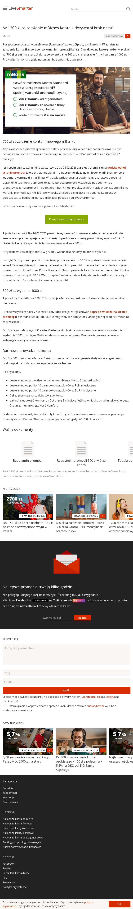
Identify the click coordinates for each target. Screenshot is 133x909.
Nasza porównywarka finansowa (22, 846)
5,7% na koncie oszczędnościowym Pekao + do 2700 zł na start (27, 759)
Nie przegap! (11, 488)
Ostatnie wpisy (13, 723)
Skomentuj (10, 639)
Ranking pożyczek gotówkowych (22, 842)
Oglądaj (78, 600)
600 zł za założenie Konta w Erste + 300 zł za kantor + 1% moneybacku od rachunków (80, 527)
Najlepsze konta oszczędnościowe (23, 837)
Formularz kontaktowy (16, 873)
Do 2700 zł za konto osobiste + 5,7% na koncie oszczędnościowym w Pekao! (28, 527)
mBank (103, 471)
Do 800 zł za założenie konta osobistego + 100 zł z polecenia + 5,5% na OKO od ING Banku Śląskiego (79, 763)
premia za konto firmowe (18, 476)
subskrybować (95, 706)
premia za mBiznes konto (49, 476)
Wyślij (66, 690)
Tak (119, 904)
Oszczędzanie (11, 802)
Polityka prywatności (15, 887)
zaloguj (110, 696)
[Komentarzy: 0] (127, 36)
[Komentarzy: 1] (49, 516)
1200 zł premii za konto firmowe (28, 471)
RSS (5, 877)
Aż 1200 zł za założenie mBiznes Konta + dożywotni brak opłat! (58, 27)
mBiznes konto (117, 471)
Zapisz (82, 617)
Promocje (8, 797)
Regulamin (9, 882)
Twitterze (60, 600)
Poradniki (8, 788)
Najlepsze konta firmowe (18, 823)
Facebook (8, 863)
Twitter (7, 868)
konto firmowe (58, 471)
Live (20, 8)
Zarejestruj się (91, 696)
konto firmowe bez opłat (83, 471)
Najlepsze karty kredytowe (19, 828)
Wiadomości (10, 792)
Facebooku (23, 600)
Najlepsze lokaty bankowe (18, 832)
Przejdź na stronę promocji (66, 219)
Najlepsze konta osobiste (18, 818)
